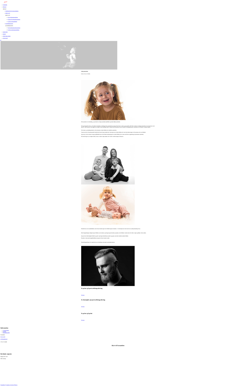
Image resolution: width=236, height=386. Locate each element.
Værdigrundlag (6, 330)
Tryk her (82, 295)
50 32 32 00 (2, 336)
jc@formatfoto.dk (3, 339)
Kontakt (4, 331)
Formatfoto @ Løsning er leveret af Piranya (8, 384)
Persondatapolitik (6, 332)
